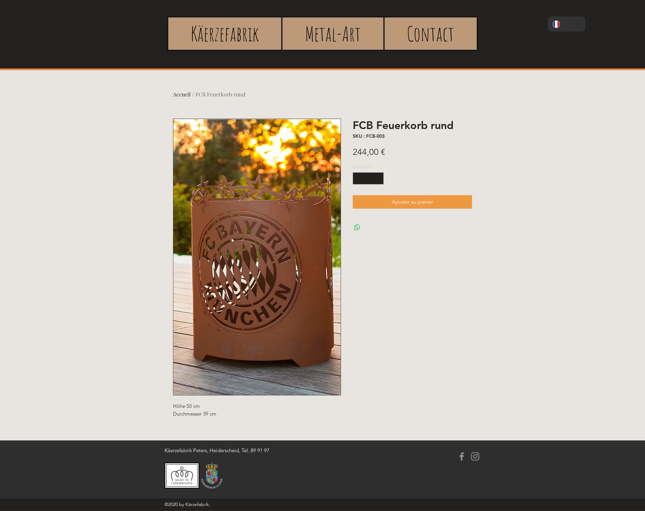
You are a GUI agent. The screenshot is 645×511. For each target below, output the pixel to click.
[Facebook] (461, 456)
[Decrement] (358, 178)
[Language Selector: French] (566, 24)
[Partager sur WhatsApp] (357, 227)
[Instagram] (475, 456)
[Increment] (379, 178)
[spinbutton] (368, 178)
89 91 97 (260, 450)
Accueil (182, 94)
